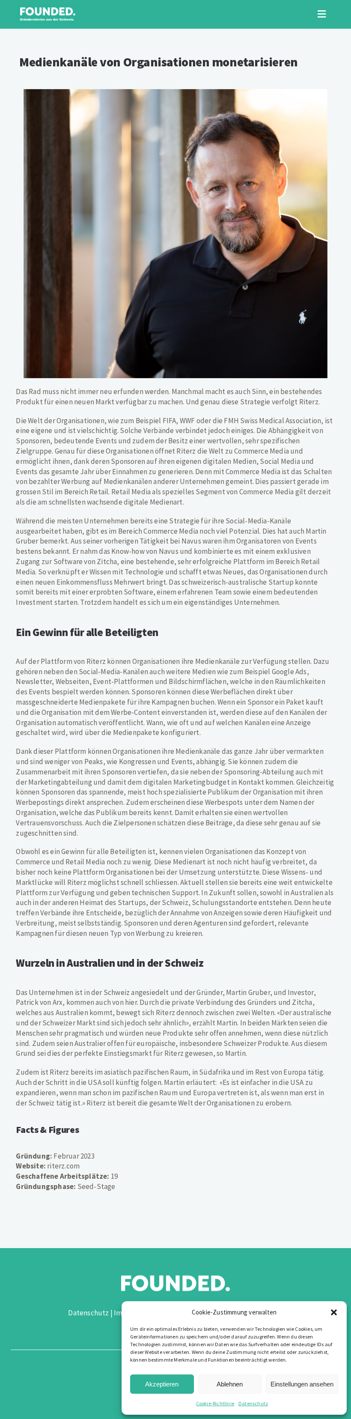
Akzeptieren (161, 1384)
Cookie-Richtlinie (215, 1403)
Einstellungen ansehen (302, 1384)
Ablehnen (230, 1384)
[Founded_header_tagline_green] (47, 7)
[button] (334, 1312)
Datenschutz (253, 1403)
